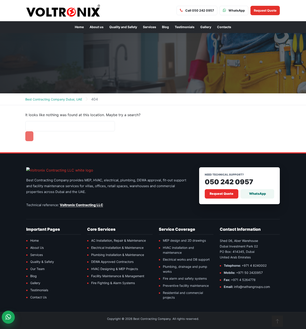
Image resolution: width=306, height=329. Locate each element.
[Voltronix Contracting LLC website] (59, 170)
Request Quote (221, 193)
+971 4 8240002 (254, 265)
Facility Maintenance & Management (117, 276)
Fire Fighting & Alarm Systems (113, 283)
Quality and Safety (123, 27)
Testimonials (184, 27)
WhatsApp (257, 193)
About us (96, 27)
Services (149, 27)
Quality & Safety (42, 262)
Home (79, 27)
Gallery (205, 27)
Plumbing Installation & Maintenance (117, 255)
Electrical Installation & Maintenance (117, 247)
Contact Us (38, 297)
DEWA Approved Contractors (112, 262)
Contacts (224, 27)
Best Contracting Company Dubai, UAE (53, 99)
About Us (37, 247)
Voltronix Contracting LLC (81, 205)
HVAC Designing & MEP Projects (114, 269)
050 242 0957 (229, 182)
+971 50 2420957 (249, 273)
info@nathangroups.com (252, 287)
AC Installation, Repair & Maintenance (118, 240)
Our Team (37, 269)
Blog (165, 27)
